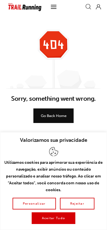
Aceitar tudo (53, 218)
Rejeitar (77, 203)
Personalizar (34, 203)
